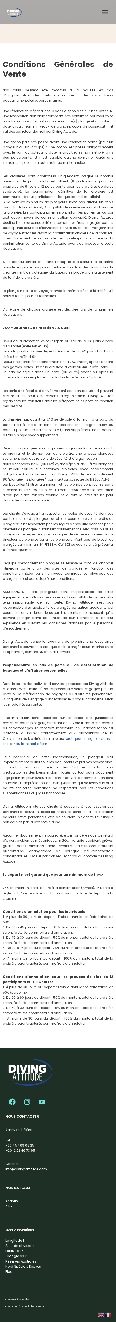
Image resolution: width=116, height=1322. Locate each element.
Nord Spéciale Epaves (23, 1266)
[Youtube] (42, 1101)
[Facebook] (12, 1101)
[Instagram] (27, 1101)
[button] (105, 12)
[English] (101, 1314)
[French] (108, 1314)
